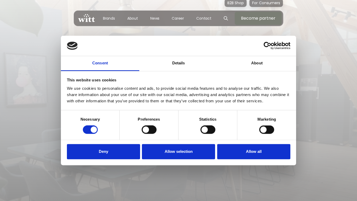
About (132, 18)
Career (178, 18)
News (155, 18)
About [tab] (257, 63)
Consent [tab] (100, 63)
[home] (86, 18)
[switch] (149, 130)
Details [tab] (178, 63)
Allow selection (179, 151)
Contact (203, 18)
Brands (109, 18)
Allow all (254, 151)
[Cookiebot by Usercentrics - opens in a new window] (267, 46)
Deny (103, 151)
